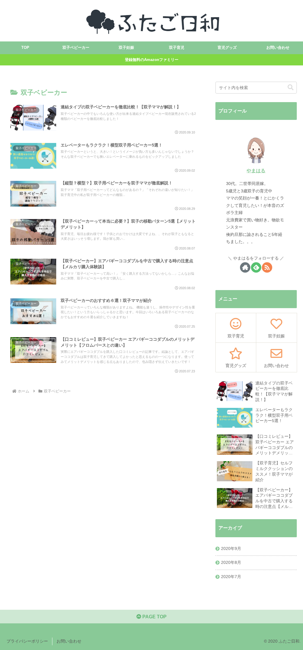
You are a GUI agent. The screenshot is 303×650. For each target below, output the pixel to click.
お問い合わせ (69, 641)
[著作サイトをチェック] (245, 267)
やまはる (255, 170)
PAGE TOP (154, 616)
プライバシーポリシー (27, 641)
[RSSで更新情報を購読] (267, 267)
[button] (290, 87)
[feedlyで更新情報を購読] (256, 267)
